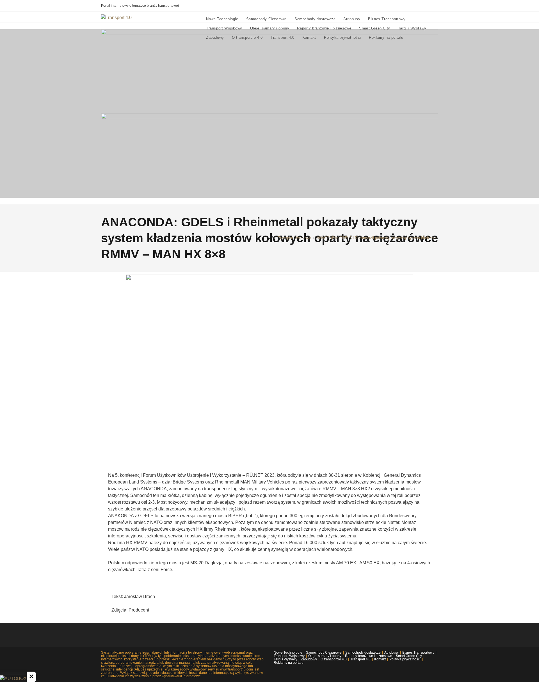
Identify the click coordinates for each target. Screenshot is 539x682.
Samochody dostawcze (363, 652)
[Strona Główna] (271, 238)
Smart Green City (409, 656)
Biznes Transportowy (418, 652)
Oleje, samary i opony (324, 656)
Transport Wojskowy (289, 656)
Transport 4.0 (360, 659)
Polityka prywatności (405, 659)
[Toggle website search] (412, 37)
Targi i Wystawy (285, 659)
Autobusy (391, 652)
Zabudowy (309, 659)
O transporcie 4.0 (334, 659)
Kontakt (380, 659)
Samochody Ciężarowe (324, 652)
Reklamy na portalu (288, 663)
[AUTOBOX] (13, 678)
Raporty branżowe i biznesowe (368, 656)
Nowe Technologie (288, 652)
